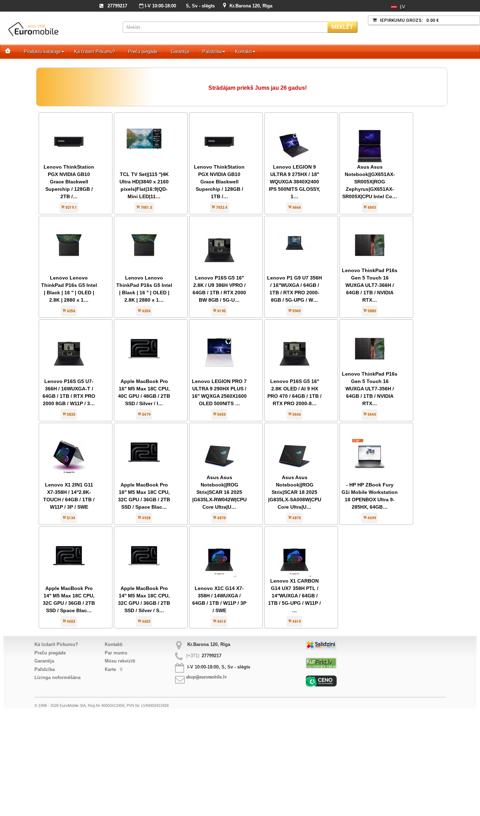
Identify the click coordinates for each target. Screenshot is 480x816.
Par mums (116, 652)
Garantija (180, 51)
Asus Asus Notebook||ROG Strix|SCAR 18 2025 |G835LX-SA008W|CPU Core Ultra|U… (294, 492)
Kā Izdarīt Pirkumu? (94, 51)
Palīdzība (212, 51)
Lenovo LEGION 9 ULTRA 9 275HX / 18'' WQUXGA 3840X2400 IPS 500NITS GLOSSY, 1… (294, 181)
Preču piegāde (142, 51)
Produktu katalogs (42, 51)
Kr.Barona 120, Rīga (250, 5)
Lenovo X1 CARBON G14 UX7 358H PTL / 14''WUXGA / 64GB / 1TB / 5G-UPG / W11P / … (294, 595)
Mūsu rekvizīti (120, 661)
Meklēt (342, 27)
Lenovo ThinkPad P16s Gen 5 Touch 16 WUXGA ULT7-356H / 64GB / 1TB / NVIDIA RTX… (369, 388)
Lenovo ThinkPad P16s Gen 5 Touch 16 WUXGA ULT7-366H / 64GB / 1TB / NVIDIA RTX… (369, 285)
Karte (111, 669)
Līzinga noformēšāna (57, 677)
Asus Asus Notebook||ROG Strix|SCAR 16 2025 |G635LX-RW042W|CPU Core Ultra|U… (219, 492)
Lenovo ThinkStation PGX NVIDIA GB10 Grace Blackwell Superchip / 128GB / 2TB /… (69, 181)
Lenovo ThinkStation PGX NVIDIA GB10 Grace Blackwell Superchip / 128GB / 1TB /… (219, 181)
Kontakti (243, 51)
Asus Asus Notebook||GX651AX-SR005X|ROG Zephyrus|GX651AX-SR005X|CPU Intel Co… (369, 181)
